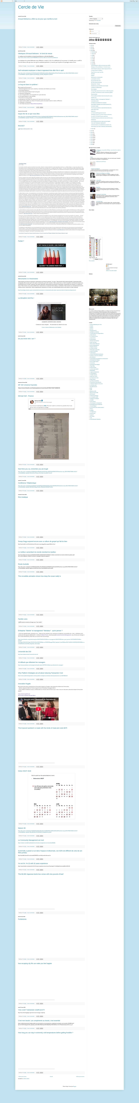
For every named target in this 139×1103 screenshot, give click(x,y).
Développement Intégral (95, 360)
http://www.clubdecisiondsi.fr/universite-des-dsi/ (28, 654)
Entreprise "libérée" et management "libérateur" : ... (101, 99)
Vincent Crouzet (43, 233)
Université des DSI (24, 652)
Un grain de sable (93, 348)
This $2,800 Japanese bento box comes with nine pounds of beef (40, 874)
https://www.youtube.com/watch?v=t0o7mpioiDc (58, 221)
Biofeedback (92, 370)
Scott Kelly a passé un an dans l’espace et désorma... (101, 114)
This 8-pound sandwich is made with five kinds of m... (101, 107)
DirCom (91, 329)
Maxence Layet (65, 233)
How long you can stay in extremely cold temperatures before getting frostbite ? (45, 1033)
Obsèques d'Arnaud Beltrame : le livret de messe (35, 53)
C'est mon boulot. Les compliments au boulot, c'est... (101, 124)
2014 (91, 135)
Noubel (91, 326)
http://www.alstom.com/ (26, 206)
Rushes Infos (92, 413)
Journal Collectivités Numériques (96, 354)
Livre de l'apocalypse (94, 369)
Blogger (74, 1086)
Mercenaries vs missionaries (28, 279)
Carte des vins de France (101, 161)
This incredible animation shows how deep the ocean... (102, 95)
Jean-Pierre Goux (22, 163)
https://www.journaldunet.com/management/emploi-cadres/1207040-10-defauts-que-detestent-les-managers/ (40, 665)
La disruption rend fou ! (26, 298)
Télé (91, 417)
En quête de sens (93, 386)
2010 (91, 142)
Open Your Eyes (93, 342)
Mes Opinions (93, 357)
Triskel (91, 157)
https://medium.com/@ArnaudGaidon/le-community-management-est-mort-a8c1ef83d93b (36, 842)
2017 (91, 130)
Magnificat (98, 187)
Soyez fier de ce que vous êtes (29, 114)
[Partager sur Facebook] (41, 47)
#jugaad (26, 695)
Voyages (92, 410)
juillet (92, 57)
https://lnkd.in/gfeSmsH (24, 694)
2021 (91, 45)
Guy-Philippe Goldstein (50, 233)
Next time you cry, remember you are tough (33, 469)
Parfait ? (21, 241)
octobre (93, 53)
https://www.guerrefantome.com (36, 175)
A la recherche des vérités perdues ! (97, 407)
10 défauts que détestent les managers (31, 662)
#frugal (30, 695)
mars (92, 63)
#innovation (21, 695)
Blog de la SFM (93, 391)
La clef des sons (99, 201)
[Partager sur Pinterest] (42, 47)
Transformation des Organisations (96, 333)
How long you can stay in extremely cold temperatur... (101, 126)
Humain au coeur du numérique (96, 355)
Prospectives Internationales (95, 382)
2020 (91, 47)
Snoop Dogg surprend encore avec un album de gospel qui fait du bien (42, 541)
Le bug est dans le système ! (28, 84)
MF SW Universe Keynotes (27, 385)
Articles (92, 31)
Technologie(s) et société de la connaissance (99, 358)
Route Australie (23, 564)
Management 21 (93, 330)
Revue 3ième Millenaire (95, 343)
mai (92, 60)
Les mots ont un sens (94, 377)
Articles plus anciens (80, 1076)
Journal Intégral (93, 406)
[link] (44, 635)
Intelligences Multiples (94, 398)
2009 (91, 144)
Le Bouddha (98, 180)
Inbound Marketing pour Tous (96, 324)
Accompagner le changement (96, 403)
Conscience (92, 363)
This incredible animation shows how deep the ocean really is (39, 576)
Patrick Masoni (93, 334)
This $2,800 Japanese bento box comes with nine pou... (102, 117)
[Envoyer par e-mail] (37, 47)
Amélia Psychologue (94, 395)
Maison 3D (22, 828)
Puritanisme (22, 919)
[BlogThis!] (38, 47)
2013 (91, 137)
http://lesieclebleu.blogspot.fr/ (26, 224)
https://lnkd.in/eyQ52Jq (36, 103)
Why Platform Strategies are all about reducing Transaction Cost (40, 673)
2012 (91, 139)
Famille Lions (22, 619)
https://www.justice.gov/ (28, 213)
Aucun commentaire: (31, 47)
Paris (22, 164)
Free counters (91, 260)
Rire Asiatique (23, 497)
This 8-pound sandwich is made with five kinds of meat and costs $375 (42, 728)
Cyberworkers (93, 352)
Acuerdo (91, 400)
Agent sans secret (93, 376)
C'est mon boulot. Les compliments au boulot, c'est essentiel (39, 1021)
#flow (34, 695)
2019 (91, 48)
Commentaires (94, 33)
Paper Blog (92, 366)
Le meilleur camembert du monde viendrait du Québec (37, 552)
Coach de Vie (92, 337)
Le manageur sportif (94, 397)
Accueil (51, 1076)
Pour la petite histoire (94, 361)
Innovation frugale (24, 684)
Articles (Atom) (26, 1078)
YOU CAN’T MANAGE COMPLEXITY (31, 1010)
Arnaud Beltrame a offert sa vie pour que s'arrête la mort (37, 19)
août (92, 55)
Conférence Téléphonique (27, 483)
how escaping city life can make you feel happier (35, 963)
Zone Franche (93, 401)
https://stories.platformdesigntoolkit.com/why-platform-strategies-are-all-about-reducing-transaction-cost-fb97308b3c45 (42, 675)
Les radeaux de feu (94, 336)
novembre (93, 52)
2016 (91, 132)
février (92, 128)
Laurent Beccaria (60, 229)
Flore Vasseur (30, 233)
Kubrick (91, 327)
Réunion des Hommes (94, 340)
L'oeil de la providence (95, 168)
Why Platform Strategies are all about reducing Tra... (101, 104)
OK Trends (92, 416)
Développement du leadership (96, 404)
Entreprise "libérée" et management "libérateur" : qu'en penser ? (40, 631)
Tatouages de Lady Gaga (101, 194)
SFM (91, 389)
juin (92, 58)
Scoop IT (92, 414)
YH (108, 265)
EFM (91, 388)
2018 (91, 50)
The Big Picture (93, 411)
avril (92, 62)
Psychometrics (93, 339)
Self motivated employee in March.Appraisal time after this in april (41, 70)
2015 (91, 134)
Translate (99, 20)
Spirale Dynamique (94, 351)
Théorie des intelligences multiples (103, 173)
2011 (91, 140)
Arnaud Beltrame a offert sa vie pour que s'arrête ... (101, 65)
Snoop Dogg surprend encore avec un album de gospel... (102, 90)
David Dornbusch (36, 233)
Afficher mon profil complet (111, 270)
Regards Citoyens (93, 346)
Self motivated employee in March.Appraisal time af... (101, 68)
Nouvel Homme (93, 367)
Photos (91, 408)
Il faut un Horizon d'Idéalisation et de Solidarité (51, 327)
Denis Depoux (58, 233)
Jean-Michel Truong (23, 233)
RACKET (21, 126)
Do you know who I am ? (26, 339)
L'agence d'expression (94, 371)
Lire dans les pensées (94, 380)
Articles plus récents (22, 1076)
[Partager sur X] (39, 47)
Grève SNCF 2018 (24, 771)
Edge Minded (92, 379)
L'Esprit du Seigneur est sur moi (96, 383)
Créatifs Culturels (93, 374)
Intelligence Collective (94, 331)
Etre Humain (92, 394)
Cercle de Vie (31, 7)
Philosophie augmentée (95, 349)
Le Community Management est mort (31, 840)
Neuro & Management (94, 345)
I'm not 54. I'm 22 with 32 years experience (33, 863)
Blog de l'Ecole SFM (94, 392)
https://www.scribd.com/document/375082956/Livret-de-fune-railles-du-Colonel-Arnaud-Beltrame (38, 57)
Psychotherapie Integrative (95, 419)
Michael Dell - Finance (26, 396)
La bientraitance (93, 373)
